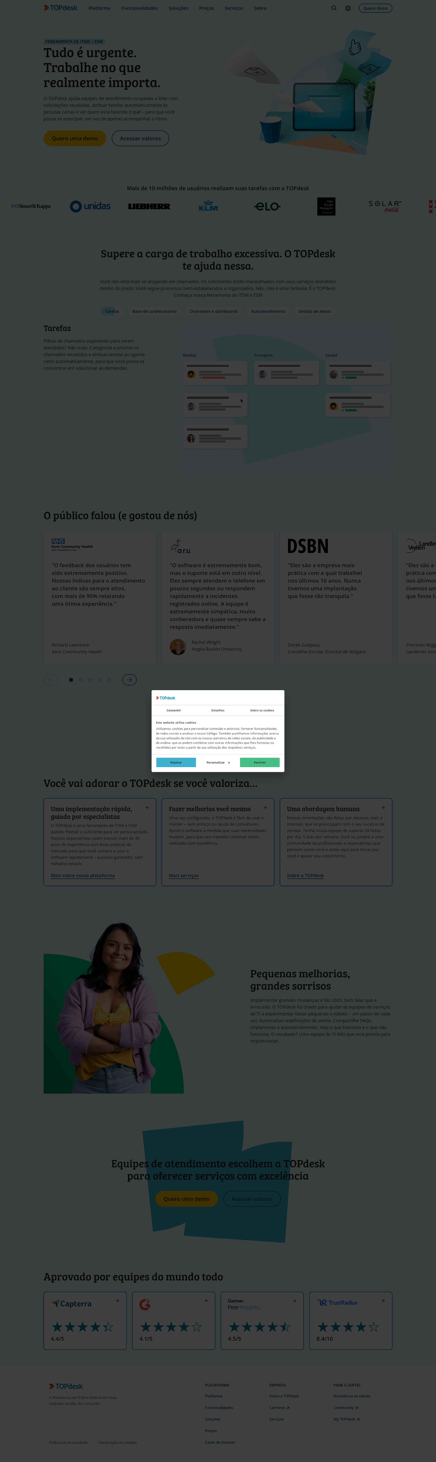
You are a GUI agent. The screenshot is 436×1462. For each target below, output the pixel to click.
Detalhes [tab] (218, 710)
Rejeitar (176, 762)
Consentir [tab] (174, 710)
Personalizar (216, 762)
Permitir (260, 762)
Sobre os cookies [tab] (262, 710)
